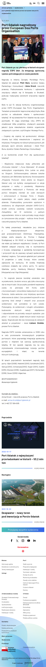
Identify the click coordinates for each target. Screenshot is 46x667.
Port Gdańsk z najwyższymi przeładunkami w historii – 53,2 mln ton (22, 459)
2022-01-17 (6, 452)
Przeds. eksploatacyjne (9, 625)
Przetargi (5, 643)
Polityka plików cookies (30, 618)
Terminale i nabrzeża (29, 572)
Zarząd (25, 597)
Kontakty (5, 621)
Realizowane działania (8, 610)
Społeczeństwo (6, 604)
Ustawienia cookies (29, 647)
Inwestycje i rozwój (29, 569)
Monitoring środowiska (30, 577)
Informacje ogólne (7, 564)
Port (24, 560)
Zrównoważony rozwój (10, 594)
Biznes (4, 560)
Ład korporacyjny (7, 607)
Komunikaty (26, 607)
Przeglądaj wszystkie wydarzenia (23, 529)
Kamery (25, 590)
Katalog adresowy (7, 628)
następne (6, 475)
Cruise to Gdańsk (28, 587)
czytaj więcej (39, 468)
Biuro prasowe (7, 636)
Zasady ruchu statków (29, 580)
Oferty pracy (26, 612)
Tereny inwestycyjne (8, 569)
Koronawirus (23, 547)
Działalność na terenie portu (10, 567)
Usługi (4, 573)
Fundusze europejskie (29, 600)
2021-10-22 (6, 509)
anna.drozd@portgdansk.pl (19, 400)
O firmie (26, 594)
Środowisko (5, 602)
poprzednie (7, 417)
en (34, 3)
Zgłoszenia (26, 610)
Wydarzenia (6, 640)
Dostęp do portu (28, 575)
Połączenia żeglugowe (30, 567)
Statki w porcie (27, 564)
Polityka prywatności (29, 615)
